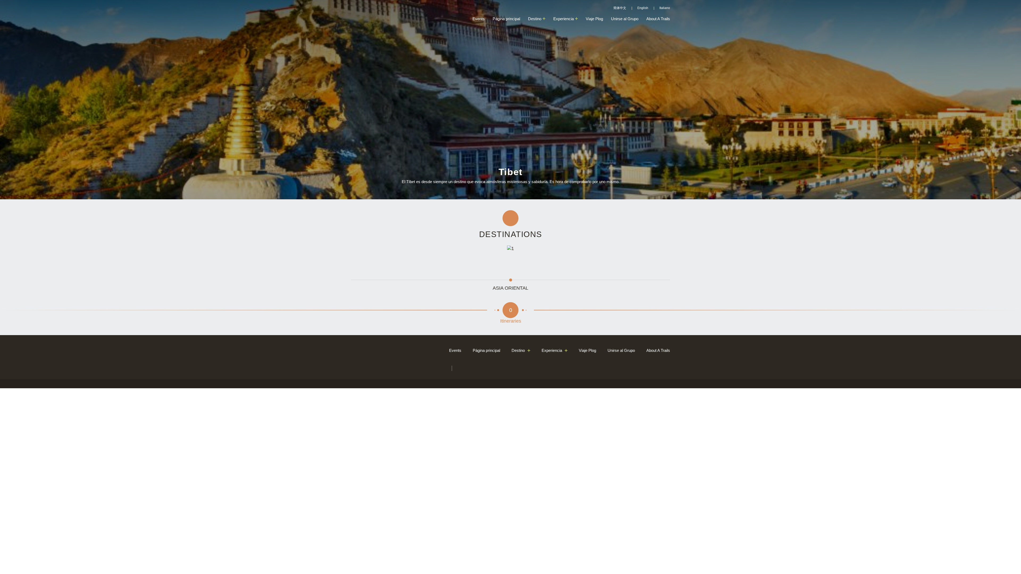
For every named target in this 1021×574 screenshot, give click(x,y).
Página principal (506, 18)
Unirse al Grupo (624, 18)
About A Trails (658, 18)
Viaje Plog (594, 18)
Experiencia (563, 18)
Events (478, 18)
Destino (534, 18)
